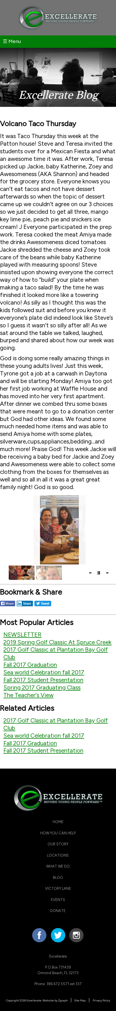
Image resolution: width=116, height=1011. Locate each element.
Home (58, 822)
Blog (58, 877)
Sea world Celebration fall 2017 (43, 672)
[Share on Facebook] (7, 606)
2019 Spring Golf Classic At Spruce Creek (57, 642)
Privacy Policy (101, 1000)
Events (58, 900)
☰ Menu (12, 41)
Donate (58, 911)
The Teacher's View (28, 695)
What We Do (58, 866)
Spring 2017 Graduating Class (42, 687)
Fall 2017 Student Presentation (43, 679)
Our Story (58, 844)
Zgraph (63, 1000)
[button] (90, 573)
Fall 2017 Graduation (30, 664)
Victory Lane (58, 888)
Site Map (80, 1000)
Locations (58, 855)
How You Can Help (58, 833)
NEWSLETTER (22, 634)
